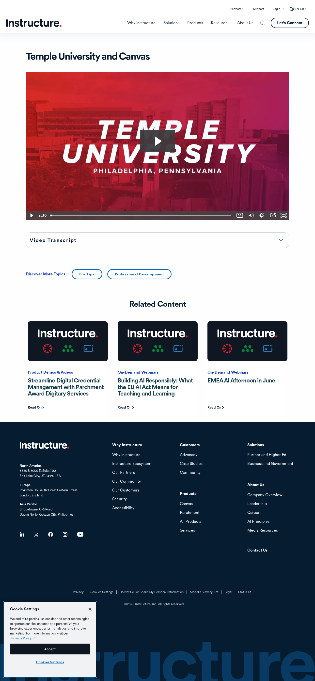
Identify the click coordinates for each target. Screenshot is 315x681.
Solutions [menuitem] (171, 23)
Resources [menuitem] (220, 23)
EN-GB (299, 9)
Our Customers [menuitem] (125, 490)
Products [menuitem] (195, 23)
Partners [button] (235, 9)
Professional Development (139, 274)
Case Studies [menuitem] (191, 464)
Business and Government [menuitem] (270, 464)
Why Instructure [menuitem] (141, 23)
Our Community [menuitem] (126, 481)
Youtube (80, 534)
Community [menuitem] (190, 473)
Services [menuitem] (187, 530)
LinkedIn (22, 534)
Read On (35, 407)
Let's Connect (289, 22)
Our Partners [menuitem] (123, 473)
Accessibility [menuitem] (123, 508)
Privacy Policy (21, 638)
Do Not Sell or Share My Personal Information (152, 592)
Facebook (50, 534)
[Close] (90, 609)
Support (258, 9)
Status (245, 593)
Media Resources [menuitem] (262, 530)
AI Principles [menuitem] (258, 522)
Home (44, 445)
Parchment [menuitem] (189, 513)
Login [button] (276, 9)
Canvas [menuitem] (186, 504)
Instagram (65, 534)
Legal (228, 592)
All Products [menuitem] (190, 522)
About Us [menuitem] (245, 23)
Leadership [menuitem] (257, 504)
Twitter (36, 535)
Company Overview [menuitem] (265, 495)
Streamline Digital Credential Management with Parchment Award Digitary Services (66, 387)
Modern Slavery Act (204, 592)
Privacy (78, 592)
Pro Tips (87, 274)
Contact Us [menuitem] (257, 550)
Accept (50, 649)
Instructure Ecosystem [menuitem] (131, 464)
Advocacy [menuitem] (188, 455)
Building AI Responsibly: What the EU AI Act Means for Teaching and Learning (155, 387)
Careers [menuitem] (254, 513)
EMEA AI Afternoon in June (241, 380)
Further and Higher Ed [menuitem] (266, 455)
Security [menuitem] (119, 499)
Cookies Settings (50, 662)
